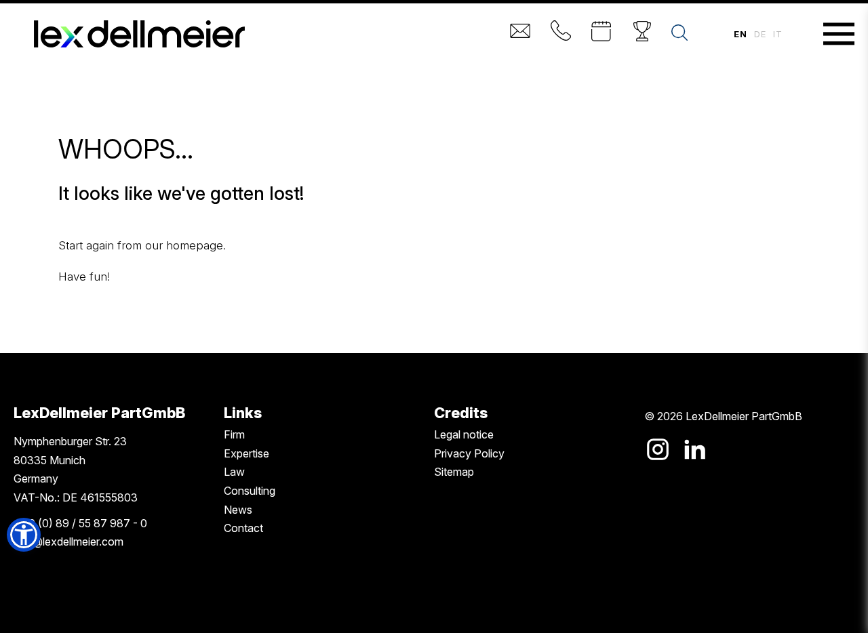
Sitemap (454, 471)
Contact (243, 528)
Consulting (249, 490)
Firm (234, 434)
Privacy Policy (469, 453)
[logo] (139, 33)
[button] (23, 534)
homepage (194, 245)
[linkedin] (694, 449)
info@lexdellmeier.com (68, 541)
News (238, 509)
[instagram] (657, 449)
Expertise (246, 453)
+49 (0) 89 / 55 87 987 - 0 (80, 523)
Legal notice (464, 434)
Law (234, 471)
